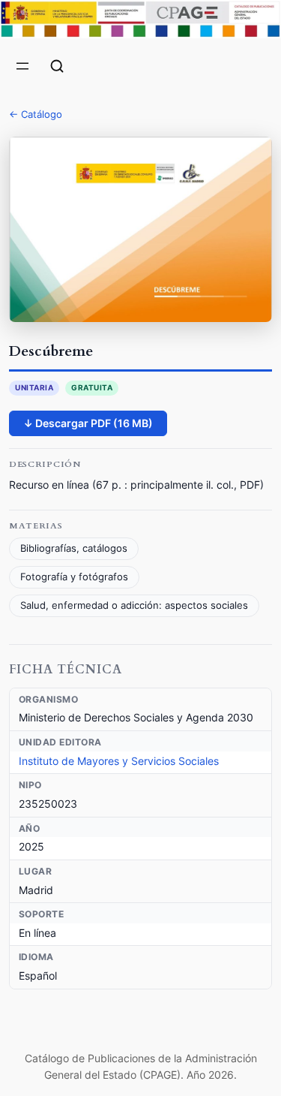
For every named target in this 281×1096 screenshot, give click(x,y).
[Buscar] (56, 66)
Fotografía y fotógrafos (74, 577)
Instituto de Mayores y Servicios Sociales (119, 760)
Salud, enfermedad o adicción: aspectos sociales (134, 605)
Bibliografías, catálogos (73, 548)
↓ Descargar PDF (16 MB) (88, 423)
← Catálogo (35, 114)
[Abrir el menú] (22, 66)
